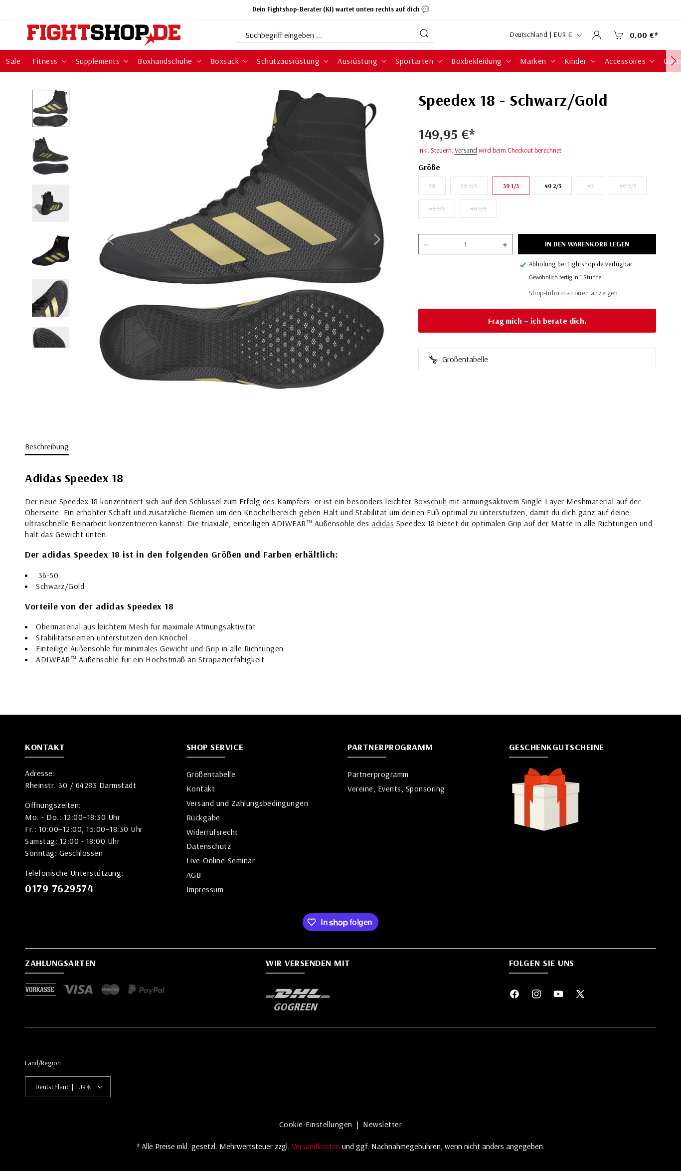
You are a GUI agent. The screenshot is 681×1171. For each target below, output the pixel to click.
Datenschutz (208, 846)
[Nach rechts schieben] (377, 239)
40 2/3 (552, 186)
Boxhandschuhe (165, 61)
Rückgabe (203, 817)
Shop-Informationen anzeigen (573, 293)
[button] (633, 35)
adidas (382, 523)
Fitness (45, 61)
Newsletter (382, 1124)
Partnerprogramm (378, 774)
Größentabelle (464, 360)
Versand (466, 150)
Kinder (575, 61)
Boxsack (224, 61)
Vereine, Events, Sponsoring (396, 788)
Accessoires (625, 61)
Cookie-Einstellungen (315, 1124)
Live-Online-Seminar (220, 860)
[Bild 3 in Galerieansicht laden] (50, 203)
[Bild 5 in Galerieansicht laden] (50, 298)
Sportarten (414, 61)
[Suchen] (424, 33)
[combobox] (324, 33)
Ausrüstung (357, 61)
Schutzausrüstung (288, 61)
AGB (193, 875)
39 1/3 (511, 186)
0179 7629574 (59, 888)
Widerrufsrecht (212, 832)
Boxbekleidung (476, 61)
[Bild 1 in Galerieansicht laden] (50, 108)
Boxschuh (430, 501)
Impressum (205, 889)
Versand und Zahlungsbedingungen (247, 803)
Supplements (98, 61)
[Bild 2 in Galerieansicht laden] (50, 156)
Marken (533, 61)
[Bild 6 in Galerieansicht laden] (50, 345)
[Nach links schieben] (110, 239)
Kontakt (200, 788)
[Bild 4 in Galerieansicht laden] (50, 250)
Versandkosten (317, 1146)
